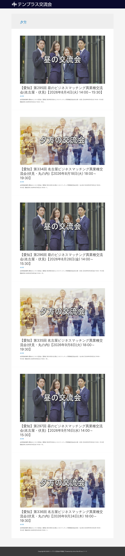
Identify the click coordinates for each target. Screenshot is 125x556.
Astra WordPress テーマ (80, 551)
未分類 (22, 96)
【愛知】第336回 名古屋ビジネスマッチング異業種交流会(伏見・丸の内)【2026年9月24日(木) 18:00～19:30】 (61, 516)
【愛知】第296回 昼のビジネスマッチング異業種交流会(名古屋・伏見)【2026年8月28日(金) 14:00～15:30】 (61, 259)
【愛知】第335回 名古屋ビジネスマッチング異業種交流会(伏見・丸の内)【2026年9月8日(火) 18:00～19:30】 (61, 344)
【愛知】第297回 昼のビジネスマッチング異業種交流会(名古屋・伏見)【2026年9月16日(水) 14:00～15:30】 (61, 430)
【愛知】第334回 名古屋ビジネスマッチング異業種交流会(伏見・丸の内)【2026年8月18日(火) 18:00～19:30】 (61, 173)
